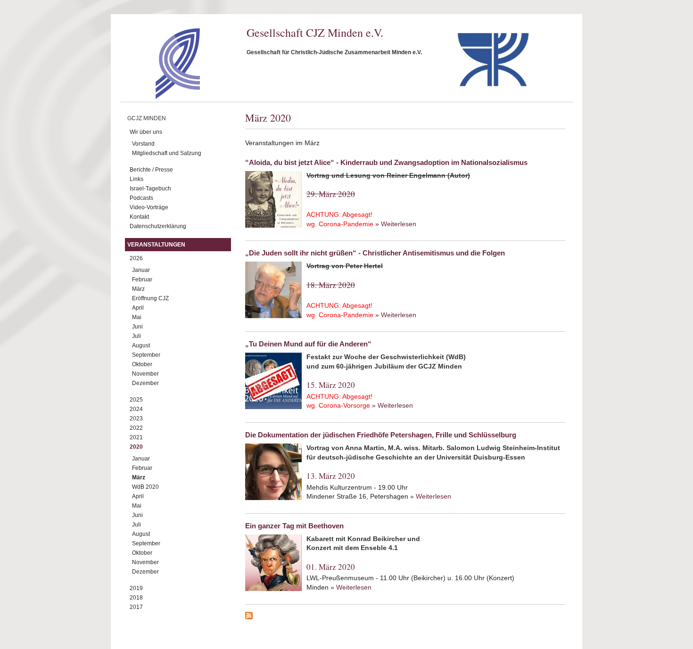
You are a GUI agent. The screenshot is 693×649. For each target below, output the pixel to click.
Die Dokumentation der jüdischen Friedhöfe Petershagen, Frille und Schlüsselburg (380, 435)
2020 (136, 447)
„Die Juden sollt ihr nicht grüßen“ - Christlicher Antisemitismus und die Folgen (375, 253)
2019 (136, 588)
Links (136, 179)
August (141, 345)
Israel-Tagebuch (150, 188)
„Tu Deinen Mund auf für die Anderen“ (308, 344)
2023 (136, 418)
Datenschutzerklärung (158, 226)
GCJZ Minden (146, 118)
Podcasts (141, 198)
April (138, 307)
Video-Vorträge (149, 207)
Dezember (145, 383)
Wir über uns (146, 132)
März (138, 289)
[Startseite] (161, 96)
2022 (136, 428)
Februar (142, 279)
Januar (141, 270)
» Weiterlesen (395, 224)
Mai (136, 317)
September (146, 355)
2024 (136, 409)
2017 (136, 607)
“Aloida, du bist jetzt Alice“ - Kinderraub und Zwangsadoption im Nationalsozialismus (386, 162)
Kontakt (139, 217)
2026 (136, 258)
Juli (136, 336)
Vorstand (143, 143)
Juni (137, 326)
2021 (136, 437)
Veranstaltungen (156, 244)
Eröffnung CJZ (150, 298)
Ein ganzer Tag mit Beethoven (294, 526)
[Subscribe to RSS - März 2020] (405, 617)
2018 (136, 597)
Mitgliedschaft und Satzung (166, 153)
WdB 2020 (145, 487)
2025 (136, 399)
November (145, 373)
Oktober (142, 364)
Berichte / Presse (151, 169)
